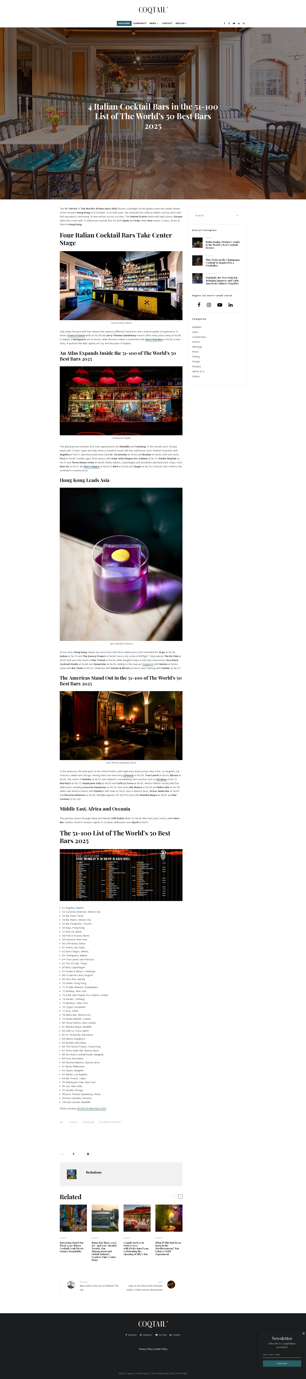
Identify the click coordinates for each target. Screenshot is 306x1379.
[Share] (73, 1154)
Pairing (196, 356)
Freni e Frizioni (76, 335)
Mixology (197, 346)
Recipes (209, 255)
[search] (237, 215)
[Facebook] (224, 23)
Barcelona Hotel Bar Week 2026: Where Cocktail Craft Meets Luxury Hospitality (72, 1247)
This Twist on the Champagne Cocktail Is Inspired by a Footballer (223, 262)
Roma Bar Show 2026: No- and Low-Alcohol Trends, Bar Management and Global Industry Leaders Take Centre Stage (104, 1251)
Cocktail (74, 1122)
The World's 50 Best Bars (110, 1122)
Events (148, 98)
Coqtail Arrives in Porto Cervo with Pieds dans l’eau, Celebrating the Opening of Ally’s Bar (136, 1248)
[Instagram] (229, 23)
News (153, 23)
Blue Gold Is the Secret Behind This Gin (99, 1286)
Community (139, 23)
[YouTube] (234, 23)
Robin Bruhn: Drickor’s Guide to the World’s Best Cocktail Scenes (223, 245)
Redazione (138, 98)
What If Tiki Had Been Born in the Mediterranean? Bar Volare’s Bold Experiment (168, 1248)
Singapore (147, 664)
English (180, 23)
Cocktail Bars (212, 273)
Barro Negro (91, 466)
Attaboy (161, 779)
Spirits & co (198, 371)
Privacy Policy (146, 1348)
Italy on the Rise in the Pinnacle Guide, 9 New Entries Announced (144, 1286)
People (209, 238)
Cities (195, 332)
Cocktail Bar (89, 1122)
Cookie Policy (160, 1348)
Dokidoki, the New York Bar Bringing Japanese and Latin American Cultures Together (222, 280)
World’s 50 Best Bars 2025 (91, 1108)
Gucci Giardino (154, 339)
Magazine (124, 23)
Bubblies (197, 327)
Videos (196, 376)
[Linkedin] (239, 23)
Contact (167, 23)
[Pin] (88, 1154)
